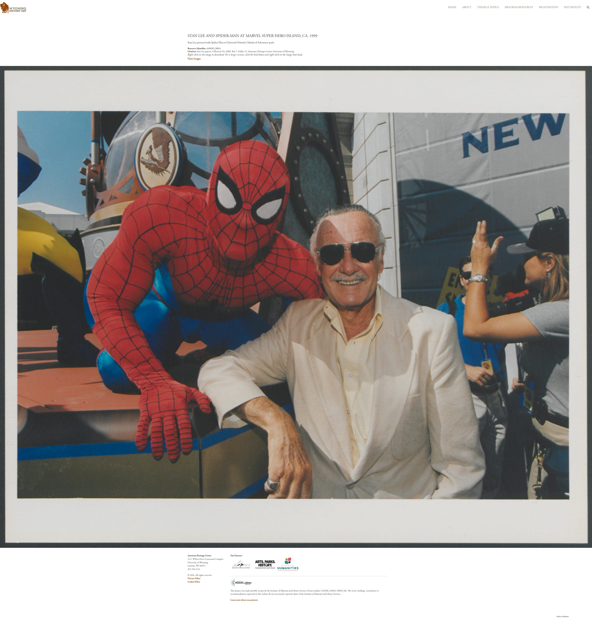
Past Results (572, 7)
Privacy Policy (194, 578)
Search (588, 8)
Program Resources (519, 7)
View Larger (194, 58)
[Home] (117, 7)
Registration (548, 7)
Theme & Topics (488, 7)
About (466, 7)
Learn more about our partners (244, 600)
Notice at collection (563, 617)
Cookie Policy (194, 581)
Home (452, 7)
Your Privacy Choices (578, 616)
